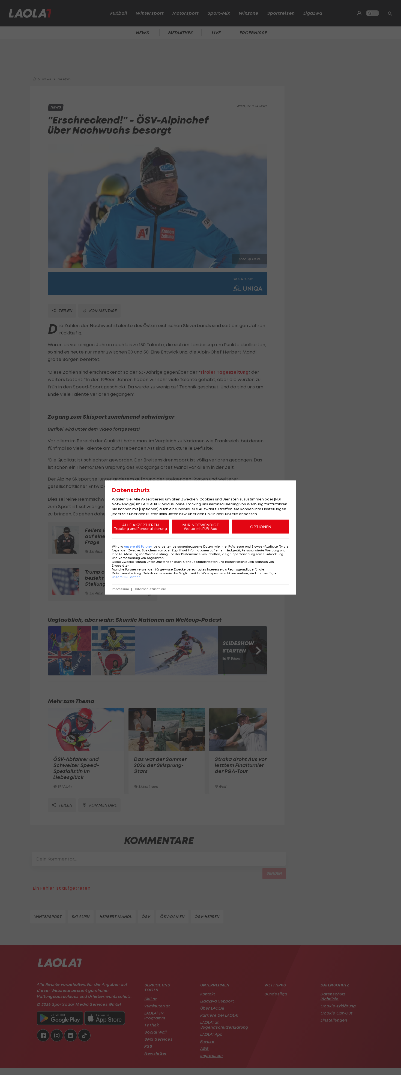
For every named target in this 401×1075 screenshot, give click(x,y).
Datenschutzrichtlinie (150, 589)
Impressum (120, 589)
